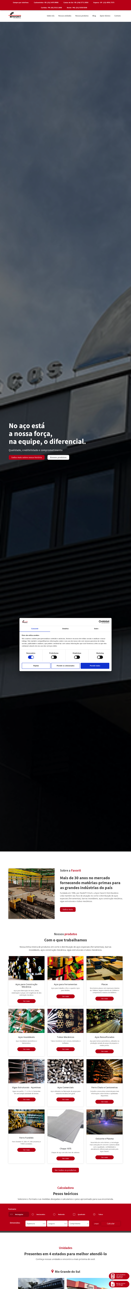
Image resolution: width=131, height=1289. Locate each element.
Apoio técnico (105, 16)
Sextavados (40, 1214)
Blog (94, 16)
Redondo (61, 1214)
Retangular (19, 1214)
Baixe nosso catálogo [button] (120, 1284)
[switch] (54, 657)
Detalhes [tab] (65, 628)
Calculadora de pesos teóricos (120, 1276)
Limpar (96, 1224)
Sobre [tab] (96, 628)
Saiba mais (68, 909)
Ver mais (26, 1001)
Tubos (100, 1214)
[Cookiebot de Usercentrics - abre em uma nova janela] (100, 621)
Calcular (111, 1223)
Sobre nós (50, 16)
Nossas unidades (64, 16)
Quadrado (81, 1214)
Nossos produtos (82, 16)
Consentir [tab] (34, 628)
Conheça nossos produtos (107, 461)
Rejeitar (36, 666)
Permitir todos (95, 666)
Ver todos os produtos (65, 1170)
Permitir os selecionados (65, 666)
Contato (117, 16)
